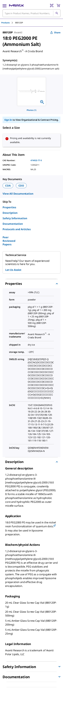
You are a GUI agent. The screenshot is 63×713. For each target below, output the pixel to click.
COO (21, 185)
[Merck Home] (16, 5)
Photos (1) (31, 110)
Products (5, 22)
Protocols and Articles (17, 229)
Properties (9, 207)
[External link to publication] (55, 525)
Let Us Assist (13, 269)
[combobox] (31, 13)
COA (8, 185)
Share (57, 32)
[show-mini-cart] (58, 5)
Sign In (8, 119)
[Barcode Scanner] (52, 5)
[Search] (56, 13)
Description (10, 213)
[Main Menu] (4, 5)
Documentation (13, 224)
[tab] (8, 22)
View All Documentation (18, 193)
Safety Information (15, 218)
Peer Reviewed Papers (9, 241)
